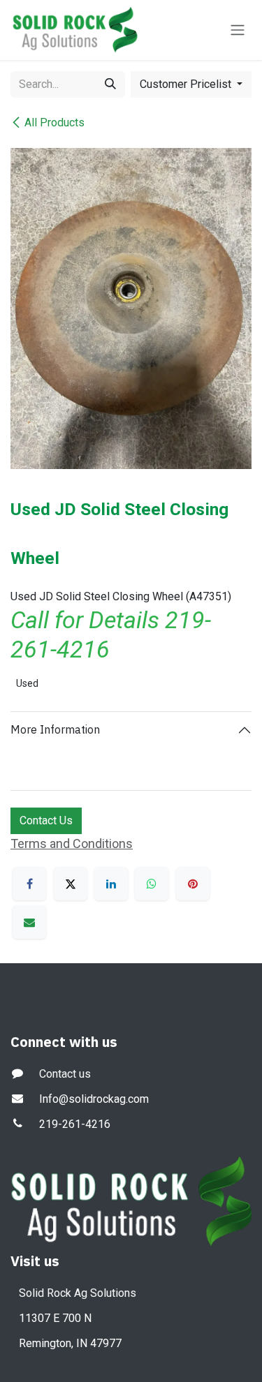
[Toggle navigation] (238, 30)
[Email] (29, 922)
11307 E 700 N (55, 1318)
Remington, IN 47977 (70, 1343)
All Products (54, 122)
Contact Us (46, 820)
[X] (70, 883)
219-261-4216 (74, 1124)
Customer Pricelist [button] (187, 84)
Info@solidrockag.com (94, 1099)
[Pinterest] (193, 883)
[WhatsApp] (151, 883)
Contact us (65, 1073)
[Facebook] (29, 883)
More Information (55, 729)
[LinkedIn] (111, 883)
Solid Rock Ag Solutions (77, 1293)
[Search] (110, 84)
